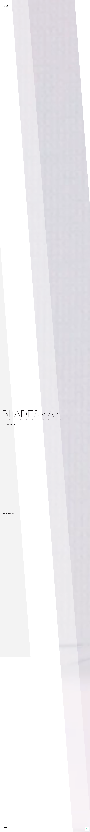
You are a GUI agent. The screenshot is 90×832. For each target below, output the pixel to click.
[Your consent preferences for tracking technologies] (87, 829)
